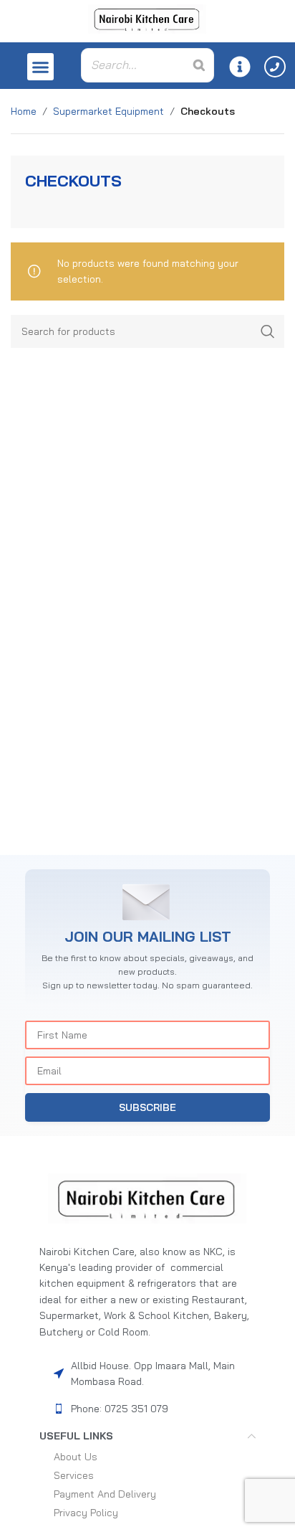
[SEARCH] (267, 331)
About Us (75, 1456)
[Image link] (147, 1197)
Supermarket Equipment (108, 111)
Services (74, 1475)
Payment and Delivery (105, 1494)
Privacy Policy (86, 1512)
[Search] (199, 65)
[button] (40, 66)
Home (24, 111)
